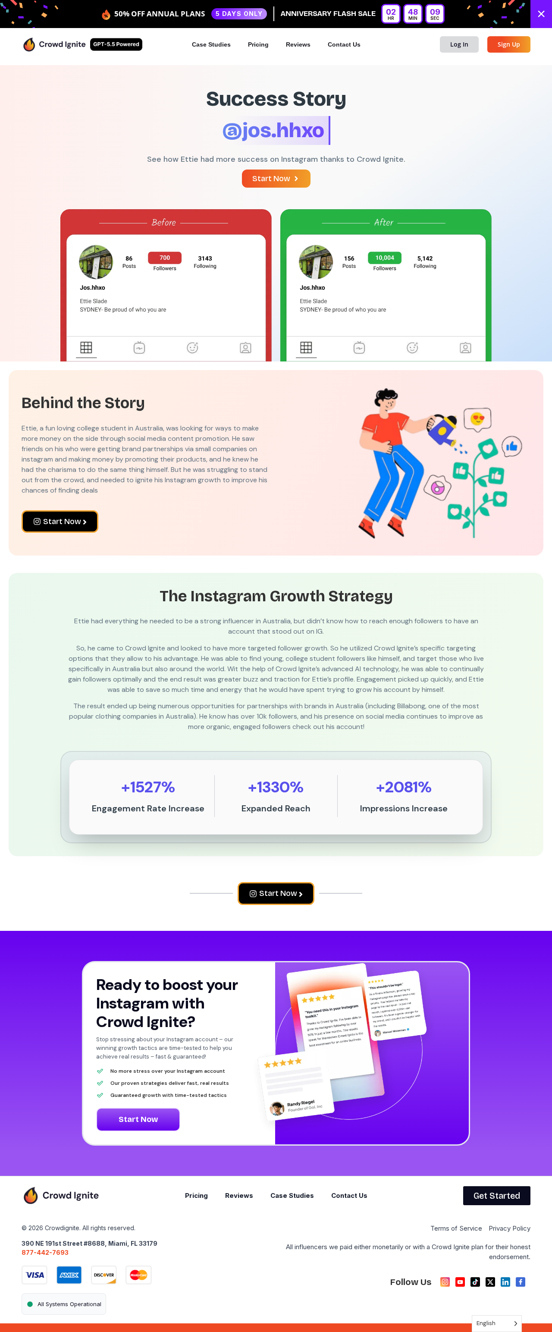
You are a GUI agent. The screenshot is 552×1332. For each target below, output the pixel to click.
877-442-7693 (45, 1252)
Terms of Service (456, 1228)
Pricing (258, 44)
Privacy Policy (509, 1228)
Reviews (298, 44)
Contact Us (344, 44)
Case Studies (211, 44)
